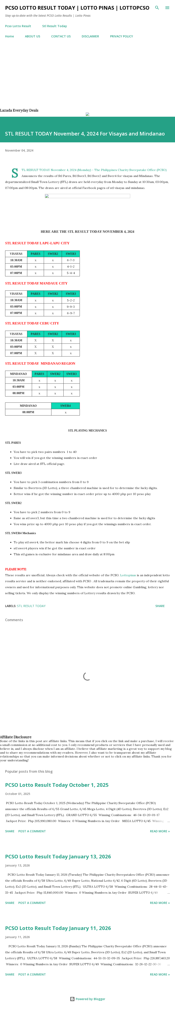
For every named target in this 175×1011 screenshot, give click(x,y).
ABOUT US (32, 36)
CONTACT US (61, 36)
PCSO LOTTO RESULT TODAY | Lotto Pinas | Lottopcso (77, 7)
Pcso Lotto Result (18, 26)
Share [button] (160, 606)
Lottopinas (128, 575)
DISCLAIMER (90, 36)
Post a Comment (32, 831)
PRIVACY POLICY (121, 36)
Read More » (160, 831)
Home (9, 36)
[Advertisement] (87, 78)
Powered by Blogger (90, 999)
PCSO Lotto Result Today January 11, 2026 (58, 927)
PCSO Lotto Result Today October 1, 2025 (57, 784)
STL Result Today (31, 606)
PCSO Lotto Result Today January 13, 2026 (58, 856)
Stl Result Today (54, 26)
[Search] (157, 7)
